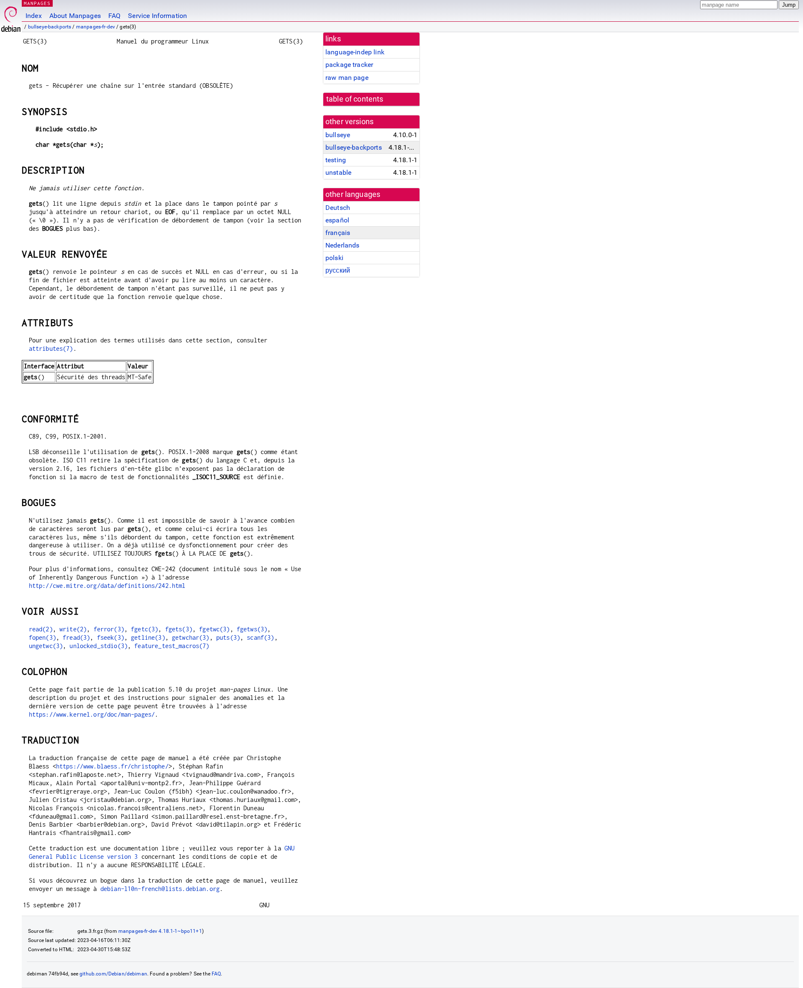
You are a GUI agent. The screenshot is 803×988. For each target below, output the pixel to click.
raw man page (346, 78)
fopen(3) (42, 637)
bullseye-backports (50, 27)
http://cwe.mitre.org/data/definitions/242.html (107, 585)
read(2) (41, 629)
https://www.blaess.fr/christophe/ (112, 766)
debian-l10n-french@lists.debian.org (160, 888)
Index (34, 16)
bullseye (337, 135)
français (337, 233)
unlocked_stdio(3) (98, 645)
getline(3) (148, 637)
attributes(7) (51, 348)
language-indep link (354, 52)
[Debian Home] (10, 17)
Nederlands (342, 245)
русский (337, 270)
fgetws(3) (252, 629)
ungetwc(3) (46, 645)
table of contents (355, 99)
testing (335, 160)
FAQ (114, 16)
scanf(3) (260, 637)
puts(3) (228, 637)
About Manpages (75, 16)
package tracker (349, 65)
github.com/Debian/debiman (113, 974)
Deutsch (337, 208)
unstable (338, 172)
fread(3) (76, 637)
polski (334, 258)
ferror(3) (109, 629)
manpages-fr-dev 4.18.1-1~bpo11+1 (160, 931)
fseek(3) (110, 637)
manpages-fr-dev (95, 27)
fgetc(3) (144, 629)
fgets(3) (178, 629)
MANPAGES (37, 3)
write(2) (73, 629)
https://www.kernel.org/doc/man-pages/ (92, 714)
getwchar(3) (191, 637)
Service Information (157, 16)
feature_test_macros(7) (171, 645)
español (337, 220)
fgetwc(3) (214, 629)
